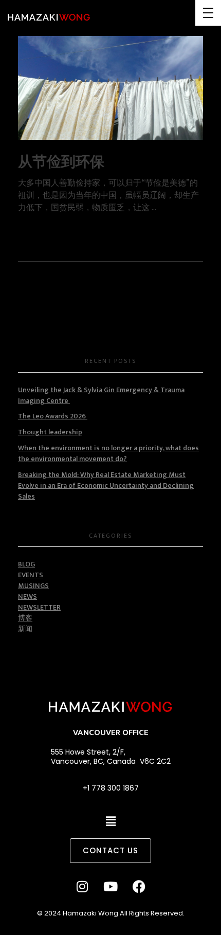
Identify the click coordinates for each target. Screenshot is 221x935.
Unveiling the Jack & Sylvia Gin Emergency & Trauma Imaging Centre (101, 395)
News (27, 596)
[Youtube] (110, 886)
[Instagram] (82, 886)
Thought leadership (50, 432)
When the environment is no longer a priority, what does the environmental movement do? (108, 453)
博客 (25, 618)
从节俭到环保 (61, 162)
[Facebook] (139, 886)
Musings (33, 586)
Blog (26, 564)
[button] (111, 822)
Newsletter (39, 607)
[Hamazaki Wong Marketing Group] (49, 17)
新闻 (25, 629)
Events (30, 575)
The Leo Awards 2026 (52, 416)
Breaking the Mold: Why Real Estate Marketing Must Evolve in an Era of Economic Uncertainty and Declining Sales (106, 485)
